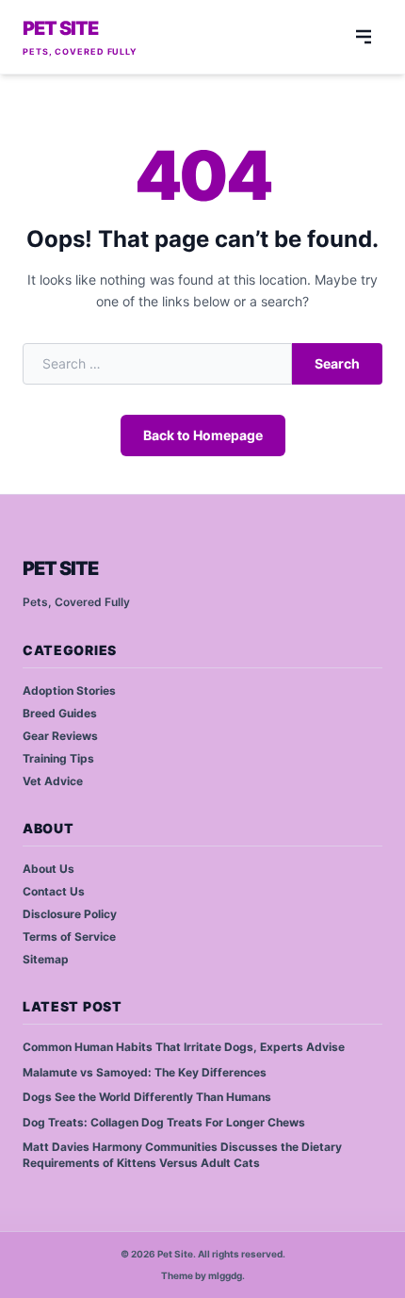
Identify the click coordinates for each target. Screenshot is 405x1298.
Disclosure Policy (70, 914)
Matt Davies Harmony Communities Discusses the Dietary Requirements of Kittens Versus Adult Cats (182, 1155)
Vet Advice (53, 781)
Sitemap (46, 959)
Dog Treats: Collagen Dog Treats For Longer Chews (164, 1122)
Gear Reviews (60, 736)
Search (337, 363)
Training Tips (58, 758)
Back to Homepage (203, 435)
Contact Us (54, 891)
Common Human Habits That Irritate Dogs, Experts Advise (184, 1047)
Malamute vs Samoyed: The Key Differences (145, 1072)
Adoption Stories (69, 690)
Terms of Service (69, 936)
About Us (48, 869)
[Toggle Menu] (363, 37)
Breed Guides (60, 713)
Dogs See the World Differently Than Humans (147, 1097)
